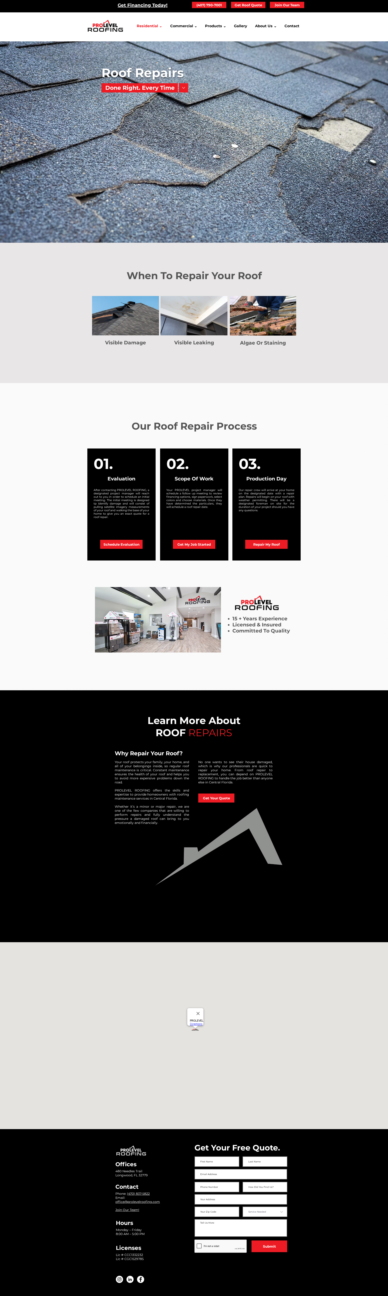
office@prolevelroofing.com (137, 1202)
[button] (266, 26)
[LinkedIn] (130, 1279)
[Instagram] (119, 1279)
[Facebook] (140, 1279)
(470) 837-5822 (138, 1194)
